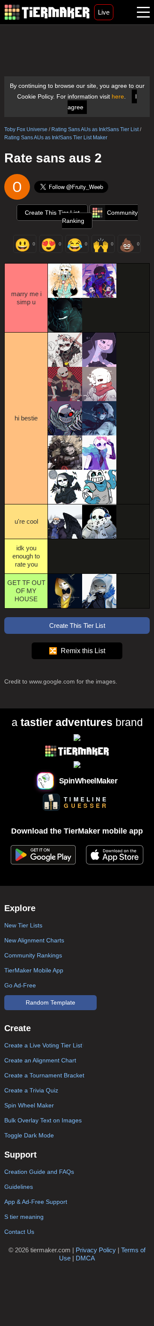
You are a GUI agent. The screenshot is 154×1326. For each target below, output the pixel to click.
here (118, 96)
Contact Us (19, 1231)
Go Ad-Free (20, 985)
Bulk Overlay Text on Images (43, 1120)
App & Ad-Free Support (35, 1201)
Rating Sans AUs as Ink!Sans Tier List (95, 129)
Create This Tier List (52, 212)
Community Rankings (33, 955)
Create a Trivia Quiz (31, 1090)
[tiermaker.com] (47, 12)
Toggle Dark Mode (29, 1135)
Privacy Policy (96, 1250)
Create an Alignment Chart (40, 1060)
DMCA (85, 1258)
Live (104, 12)
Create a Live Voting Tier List (43, 1045)
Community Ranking (100, 216)
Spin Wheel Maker (29, 1105)
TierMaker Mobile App (33, 970)
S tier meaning (24, 1216)
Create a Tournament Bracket (44, 1075)
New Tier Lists (23, 925)
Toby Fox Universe (25, 129)
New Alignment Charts (34, 940)
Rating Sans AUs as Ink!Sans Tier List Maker (55, 138)
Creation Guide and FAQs (39, 1171)
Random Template (50, 1002)
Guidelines (18, 1186)
